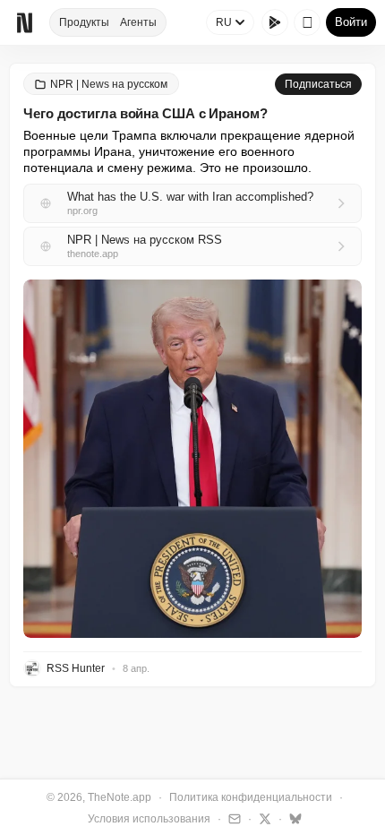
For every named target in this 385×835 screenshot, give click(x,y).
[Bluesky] (293, 818)
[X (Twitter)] (262, 818)
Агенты (138, 22)
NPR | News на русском (108, 84)
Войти (351, 22)
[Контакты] (232, 818)
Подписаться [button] (318, 84)
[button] (192, 459)
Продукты (84, 22)
